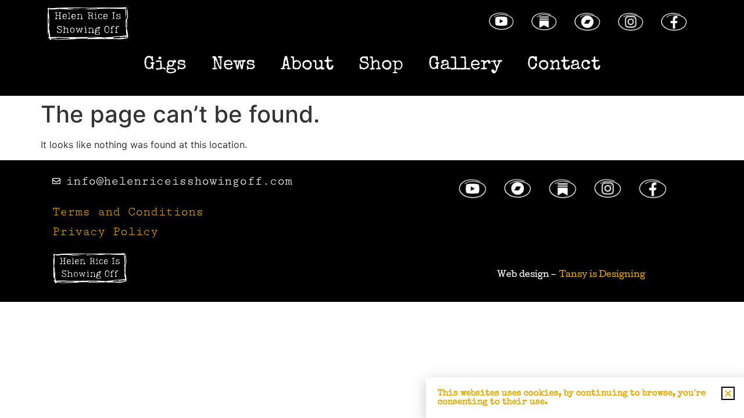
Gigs (165, 65)
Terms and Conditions (127, 212)
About (307, 65)
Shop (381, 65)
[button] (728, 393)
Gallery (465, 65)
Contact (563, 65)
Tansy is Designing (602, 275)
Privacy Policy (105, 232)
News (234, 65)
